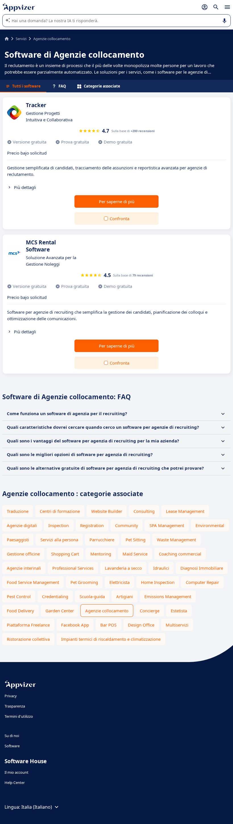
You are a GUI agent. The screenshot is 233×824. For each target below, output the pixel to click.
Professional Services (72, 568)
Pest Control (19, 596)
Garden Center (59, 610)
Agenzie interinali (24, 568)
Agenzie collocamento (106, 610)
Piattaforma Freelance (28, 625)
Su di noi (12, 735)
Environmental (209, 525)
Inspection (58, 525)
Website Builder (106, 511)
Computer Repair (202, 582)
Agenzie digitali (22, 525)
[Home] (7, 39)
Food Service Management (33, 582)
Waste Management (176, 539)
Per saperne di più (116, 201)
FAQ (62, 86)
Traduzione (17, 511)
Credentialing (55, 596)
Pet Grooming (84, 582)
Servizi (21, 38)
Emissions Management (167, 596)
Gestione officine (23, 554)
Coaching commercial (180, 554)
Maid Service (134, 554)
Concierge (149, 610)
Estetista (179, 610)
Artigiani (124, 596)
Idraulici (161, 568)
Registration (92, 525)
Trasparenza (15, 706)
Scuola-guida (92, 596)
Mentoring (100, 554)
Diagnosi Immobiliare (201, 568)
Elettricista (119, 582)
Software (12, 745)
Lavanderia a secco (123, 568)
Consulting (144, 511)
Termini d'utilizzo (19, 716)
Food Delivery (20, 610)
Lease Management (185, 511)
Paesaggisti (18, 539)
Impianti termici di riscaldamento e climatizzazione (111, 639)
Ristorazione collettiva (28, 639)
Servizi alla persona (59, 539)
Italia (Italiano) (36, 807)
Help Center (15, 782)
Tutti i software (26, 86)
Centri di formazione (60, 511)
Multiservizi (177, 625)
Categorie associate (102, 86)
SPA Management (166, 525)
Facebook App (75, 625)
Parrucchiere (102, 539)
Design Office (141, 625)
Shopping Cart (65, 554)
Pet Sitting (135, 539)
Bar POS (108, 625)
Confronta (119, 218)
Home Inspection (157, 582)
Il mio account (16, 772)
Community (126, 525)
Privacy (11, 695)
